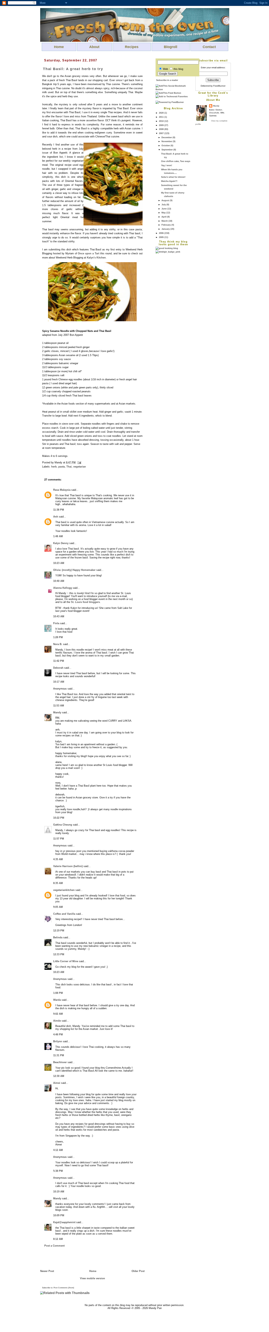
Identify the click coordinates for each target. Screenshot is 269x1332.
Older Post (138, 1271)
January (165, 229)
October (166, 145)
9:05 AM (58, 906)
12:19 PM (58, 930)
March (164, 221)
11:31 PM (58, 1055)
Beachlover (60, 1062)
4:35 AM (58, 859)
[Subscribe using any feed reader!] (168, 93)
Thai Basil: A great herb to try (73, 69)
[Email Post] (78, 462)
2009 (161, 125)
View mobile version (92, 1278)
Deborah (58, 667)
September (167, 149)
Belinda (57, 937)
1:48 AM (58, 536)
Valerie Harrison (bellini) (68, 866)
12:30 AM (58, 1076)
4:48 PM (58, 1034)
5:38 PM (58, 1170)
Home (59, 47)
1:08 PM (58, 992)
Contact (209, 47)
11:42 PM (58, 660)
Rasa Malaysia (61, 489)
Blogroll (170, 47)
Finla (56, 623)
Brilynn (57, 1041)
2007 (161, 133)
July (163, 204)
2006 (161, 233)
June (164, 208)
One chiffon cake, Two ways (175, 161)
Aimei (56, 1082)
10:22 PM (58, 817)
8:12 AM (58, 1239)
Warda (57, 999)
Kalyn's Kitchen (96, 257)
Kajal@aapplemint (64, 1222)
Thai (69, 466)
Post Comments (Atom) (64, 1288)
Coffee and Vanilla (64, 913)
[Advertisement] (171, 313)
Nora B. (57, 644)
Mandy (216, 106)
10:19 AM (58, 1191)
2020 (161, 113)
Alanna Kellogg (62, 587)
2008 (161, 129)
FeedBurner (219, 86)
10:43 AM (58, 616)
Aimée (57, 1020)
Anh (55, 516)
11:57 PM (58, 838)
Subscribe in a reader (167, 80)
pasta (61, 466)
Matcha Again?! (169, 181)
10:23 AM (58, 563)
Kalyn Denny (61, 543)
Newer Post (47, 1271)
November (167, 141)
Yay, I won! (166, 165)
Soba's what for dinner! (173, 177)
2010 (161, 121)
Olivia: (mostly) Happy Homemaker (74, 569)
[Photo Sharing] (92, 320)
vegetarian (79, 466)
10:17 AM (58, 681)
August (165, 200)
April (164, 217)
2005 (161, 237)
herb (54, 466)
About (94, 47)
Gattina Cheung (62, 824)
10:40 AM (58, 580)
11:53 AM (58, 705)
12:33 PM (58, 954)
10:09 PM (58, 1215)
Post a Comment (54, 1245)
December (167, 137)
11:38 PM (58, 509)
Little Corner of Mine (65, 961)
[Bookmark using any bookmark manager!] (173, 89)
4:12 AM (58, 1150)
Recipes (131, 47)
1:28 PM (58, 637)
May (163, 212)
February (166, 225)
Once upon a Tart (88, 253)
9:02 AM (58, 1013)
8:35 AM (58, 883)
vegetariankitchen (64, 890)
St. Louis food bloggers (85, 602)
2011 (161, 117)
